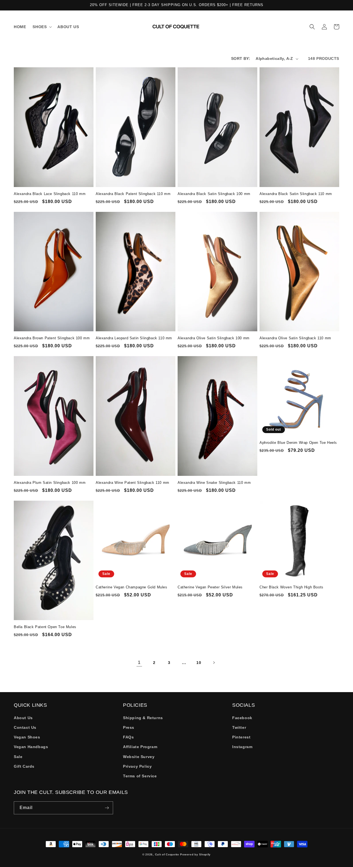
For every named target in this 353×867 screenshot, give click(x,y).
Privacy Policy (137, 766)
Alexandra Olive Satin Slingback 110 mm (295, 338)
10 (198, 662)
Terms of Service (140, 776)
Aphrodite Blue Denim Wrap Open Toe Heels (298, 443)
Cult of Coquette (167, 854)
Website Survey (138, 756)
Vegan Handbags (31, 747)
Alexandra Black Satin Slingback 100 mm (214, 194)
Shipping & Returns (143, 718)
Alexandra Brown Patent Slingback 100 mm (52, 338)
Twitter (239, 727)
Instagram (242, 747)
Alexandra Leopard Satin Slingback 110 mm (134, 338)
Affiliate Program (140, 747)
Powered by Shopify (195, 854)
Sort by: (240, 58)
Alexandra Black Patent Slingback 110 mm (133, 194)
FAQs (128, 737)
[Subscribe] (107, 807)
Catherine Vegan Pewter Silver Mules (210, 587)
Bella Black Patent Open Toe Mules (45, 627)
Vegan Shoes (27, 737)
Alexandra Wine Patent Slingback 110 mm (132, 483)
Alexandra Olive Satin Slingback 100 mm (214, 338)
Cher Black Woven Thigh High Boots (291, 587)
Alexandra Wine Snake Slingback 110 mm (214, 483)
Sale (18, 756)
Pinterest (241, 737)
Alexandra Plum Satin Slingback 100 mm (49, 483)
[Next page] (214, 663)
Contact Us (25, 727)
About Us (23, 718)
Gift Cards (24, 766)
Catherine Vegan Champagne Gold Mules (131, 587)
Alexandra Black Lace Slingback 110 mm (49, 194)
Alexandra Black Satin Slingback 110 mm (296, 194)
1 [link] (139, 662)
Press (128, 727)
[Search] (312, 27)
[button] (41, 27)
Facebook (242, 718)
